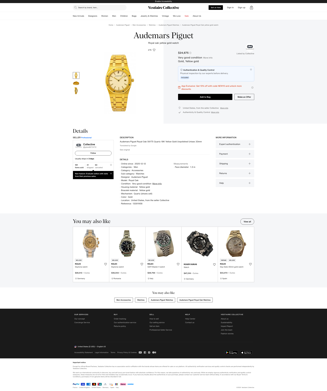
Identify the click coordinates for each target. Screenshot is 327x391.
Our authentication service (125, 322)
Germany (105, 387)
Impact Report (227, 326)
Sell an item (216, 7)
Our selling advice (157, 322)
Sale (187, 16)
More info (208, 57)
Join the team (226, 330)
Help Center (190, 318)
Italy (117, 387)
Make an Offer (244, 96)
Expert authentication (229, 144)
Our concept (79, 318)
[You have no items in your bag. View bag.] (251, 7)
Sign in (230, 7)
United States (96, 387)
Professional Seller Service (160, 330)
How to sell (154, 318)
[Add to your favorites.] (105, 264)
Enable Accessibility (163, 1)
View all (247, 221)
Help (221, 183)
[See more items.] (252, 254)
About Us (197, 16)
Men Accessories (139, 25)
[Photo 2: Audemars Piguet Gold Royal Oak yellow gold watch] (76, 83)
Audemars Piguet (123, 25)
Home (111, 25)
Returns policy (120, 326)
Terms (112, 352)
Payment (223, 153)
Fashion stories (227, 333)
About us (224, 318)
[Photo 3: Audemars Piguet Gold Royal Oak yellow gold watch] (76, 90)
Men (114, 16)
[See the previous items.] (74, 254)
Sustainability (226, 322)
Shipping (223, 163)
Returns (223, 173)
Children (124, 16)
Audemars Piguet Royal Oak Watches (195, 300)
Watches (152, 25)
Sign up (241, 7)
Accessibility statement (83, 352)
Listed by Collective (245, 53)
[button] (251, 7)
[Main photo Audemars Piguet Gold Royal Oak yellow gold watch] (76, 75)
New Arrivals (78, 16)
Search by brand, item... (88, 7)
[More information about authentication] (251, 69)
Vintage (165, 16)
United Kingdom (84, 387)
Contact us (189, 322)
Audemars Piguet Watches (169, 25)
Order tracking (120, 318)
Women (104, 16)
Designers (92, 16)
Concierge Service (82, 322)
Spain (112, 387)
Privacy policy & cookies (127, 352)
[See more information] (252, 87)
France (75, 387)
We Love (177, 16)
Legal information (101, 352)
